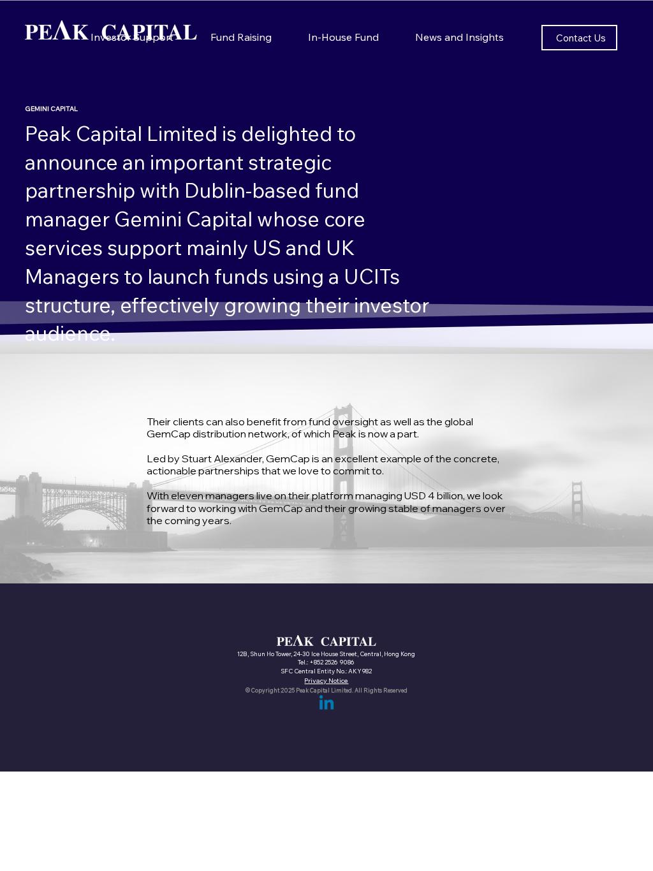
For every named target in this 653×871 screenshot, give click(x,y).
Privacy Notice (326, 680)
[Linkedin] (326, 704)
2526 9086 (340, 662)
